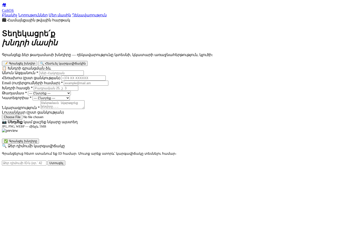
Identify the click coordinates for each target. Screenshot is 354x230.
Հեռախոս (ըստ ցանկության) (31, 78)
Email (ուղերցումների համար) (32, 83)
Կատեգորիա (17, 98)
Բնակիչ (9, 15)
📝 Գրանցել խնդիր (19, 63)
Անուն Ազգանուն (20, 73)
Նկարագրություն (21, 108)
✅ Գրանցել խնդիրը (20, 141)
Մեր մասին (60, 15)
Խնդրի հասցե (17, 88)
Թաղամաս (14, 93)
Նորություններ (33, 15)
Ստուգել (56, 163)
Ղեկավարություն (89, 15)
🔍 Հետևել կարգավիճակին (63, 63)
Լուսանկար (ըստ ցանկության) (33, 112)
